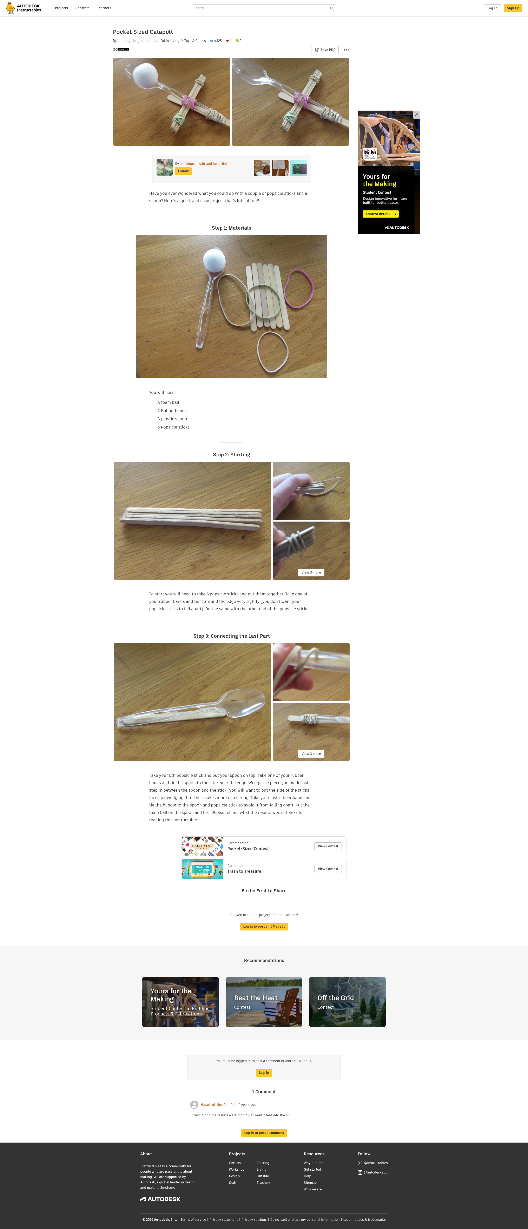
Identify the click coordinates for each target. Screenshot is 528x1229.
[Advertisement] (389, 172)
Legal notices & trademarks (364, 1219)
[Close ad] (416, 115)
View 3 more (311, 572)
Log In (492, 8)
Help (307, 1176)
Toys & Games (195, 41)
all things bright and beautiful (141, 41)
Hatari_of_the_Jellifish (218, 1105)
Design (234, 1176)
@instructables (376, 1163)
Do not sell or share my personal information (304, 1219)
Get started (312, 1169)
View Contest (328, 846)
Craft (232, 1182)
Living (174, 41)
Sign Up (513, 8)
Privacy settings (254, 1219)
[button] (346, 50)
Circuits (235, 1163)
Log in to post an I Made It (264, 926)
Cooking (263, 1163)
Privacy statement (224, 1219)
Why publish (313, 1163)
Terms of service (193, 1219)
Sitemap (310, 1182)
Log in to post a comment (264, 1132)
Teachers (104, 8)
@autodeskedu (376, 1172)
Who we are (313, 1189)
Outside (263, 1176)
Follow (183, 171)
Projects (61, 8)
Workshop (236, 1169)
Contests (82, 8)
